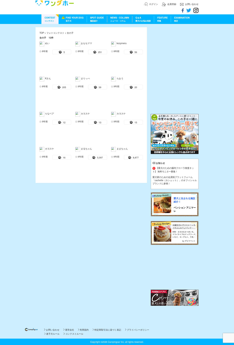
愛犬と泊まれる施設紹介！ (184, 200)
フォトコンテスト (55, 32)
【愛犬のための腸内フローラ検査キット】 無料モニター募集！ (173, 169)
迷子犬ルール (53, 333)
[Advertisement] (175, 47)
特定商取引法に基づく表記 (107, 329)
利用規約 (84, 329)
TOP (41, 32)
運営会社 (69, 329)
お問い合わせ (52, 329)
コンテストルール (74, 333)
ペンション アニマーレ (185, 209)
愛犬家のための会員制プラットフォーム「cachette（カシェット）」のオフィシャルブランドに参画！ (174, 180)
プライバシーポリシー (137, 329)
